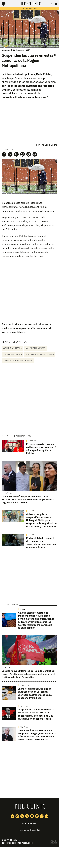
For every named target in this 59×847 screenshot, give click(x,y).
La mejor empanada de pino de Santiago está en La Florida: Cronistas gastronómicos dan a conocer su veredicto (35, 693)
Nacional (6, 50)
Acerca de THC (29, 823)
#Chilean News (12, 348)
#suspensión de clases (40, 354)
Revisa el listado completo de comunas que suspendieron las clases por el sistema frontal (41, 543)
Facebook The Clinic (17, 816)
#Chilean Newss (35, 348)
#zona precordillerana (18, 360)
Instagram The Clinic (22, 816)
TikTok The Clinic (42, 816)
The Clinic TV (32, 816)
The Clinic (15, 840)
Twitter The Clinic (12, 816)
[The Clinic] (6, 4)
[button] (4, 154)
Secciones (56, 4)
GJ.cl (53, 842)
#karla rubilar (12, 354)
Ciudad (31, 511)
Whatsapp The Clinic (27, 816)
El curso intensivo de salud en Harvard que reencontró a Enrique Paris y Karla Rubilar (41, 449)
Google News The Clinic (46, 816)
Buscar (52, 4)
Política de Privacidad (29, 830)
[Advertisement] (29, 290)
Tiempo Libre (26, 685)
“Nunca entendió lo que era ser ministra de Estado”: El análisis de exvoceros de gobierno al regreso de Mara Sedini (28, 499)
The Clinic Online (48, 144)
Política (32, 441)
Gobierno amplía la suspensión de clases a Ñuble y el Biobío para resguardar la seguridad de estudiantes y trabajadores (41, 520)
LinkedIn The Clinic (37, 816)
